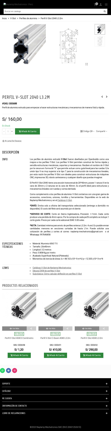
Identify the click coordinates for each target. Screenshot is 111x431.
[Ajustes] (100, 4)
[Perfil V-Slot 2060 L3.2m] (106, 97)
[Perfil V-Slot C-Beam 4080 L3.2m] (55, 309)
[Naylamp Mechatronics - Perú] (18, 4)
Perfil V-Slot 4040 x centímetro (19, 338)
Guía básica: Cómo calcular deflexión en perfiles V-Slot (57, 274)
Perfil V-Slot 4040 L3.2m (92, 338)
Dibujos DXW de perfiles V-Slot (46, 271)
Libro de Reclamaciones (13, 413)
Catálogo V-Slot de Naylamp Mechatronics (52, 268)
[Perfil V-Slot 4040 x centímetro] (19, 309)
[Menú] (106, 4)
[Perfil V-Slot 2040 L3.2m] (87, 64)
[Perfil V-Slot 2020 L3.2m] (102, 97)
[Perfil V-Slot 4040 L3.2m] (92, 309)
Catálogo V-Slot (65, 200)
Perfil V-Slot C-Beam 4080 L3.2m (55, 338)
